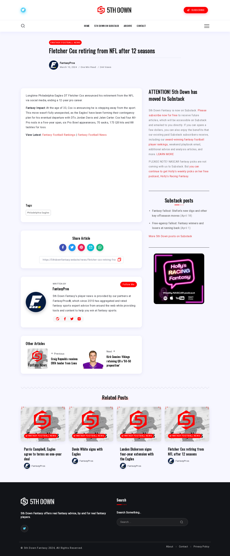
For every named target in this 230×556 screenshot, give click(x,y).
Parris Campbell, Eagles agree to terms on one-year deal (43, 453)
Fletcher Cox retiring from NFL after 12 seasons (186, 451)
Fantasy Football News (92, 134)
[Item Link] (43, 424)
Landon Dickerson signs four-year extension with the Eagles (137, 453)
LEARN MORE (165, 154)
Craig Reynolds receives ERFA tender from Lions (64, 361)
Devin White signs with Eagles (87, 451)
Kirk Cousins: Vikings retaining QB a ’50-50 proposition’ (119, 361)
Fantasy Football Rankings (58, 134)
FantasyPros (67, 63)
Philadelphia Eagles (38, 212)
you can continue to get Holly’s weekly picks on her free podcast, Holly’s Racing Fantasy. (178, 171)
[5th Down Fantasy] (114, 9)
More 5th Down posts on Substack (170, 236)
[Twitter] (23, 10)
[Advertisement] (81, 168)
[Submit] (182, 522)
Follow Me (128, 284)
